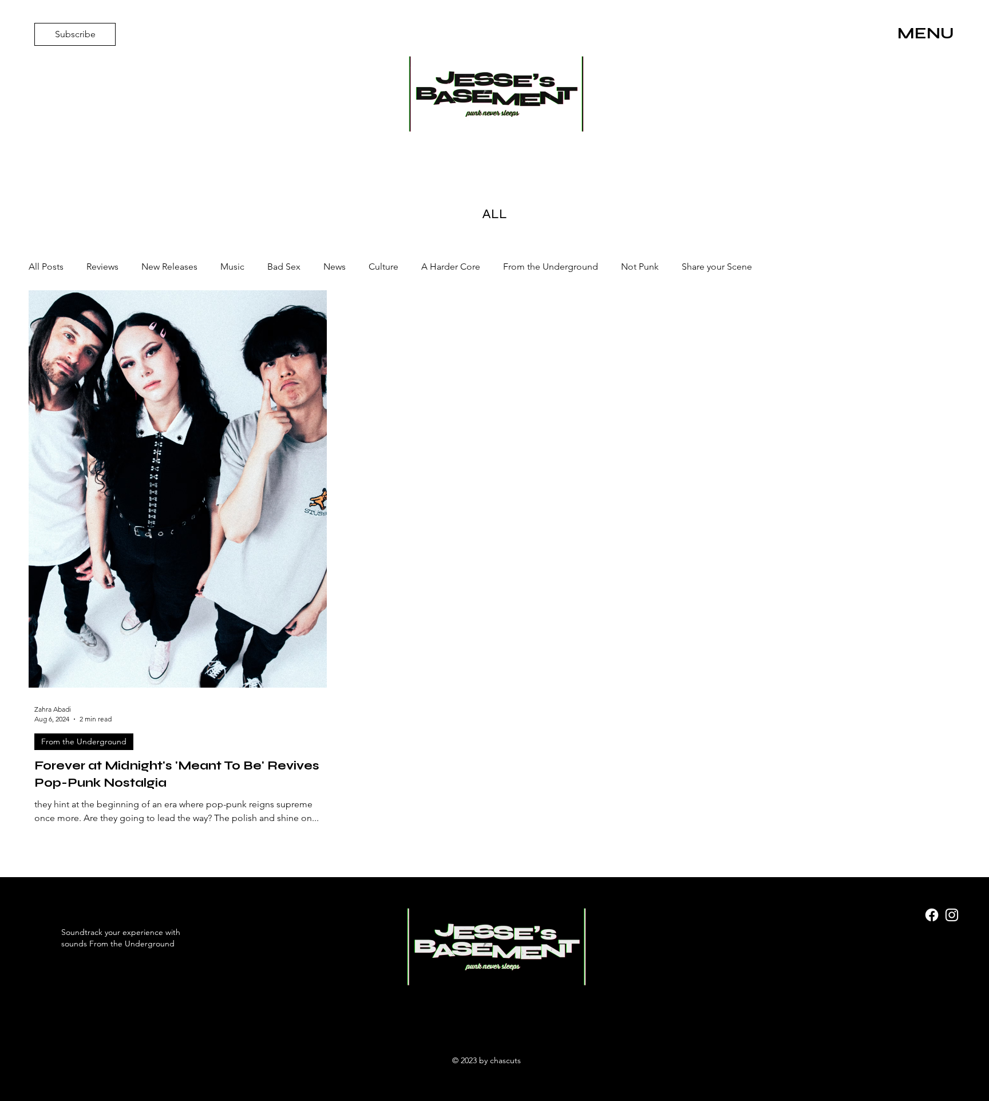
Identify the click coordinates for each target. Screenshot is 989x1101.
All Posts (46, 266)
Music (232, 266)
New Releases (169, 266)
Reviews (102, 266)
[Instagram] (951, 915)
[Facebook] (931, 915)
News (334, 266)
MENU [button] (925, 33)
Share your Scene (717, 266)
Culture (383, 266)
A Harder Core (450, 266)
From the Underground (550, 266)
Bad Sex (283, 266)
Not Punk (640, 266)
